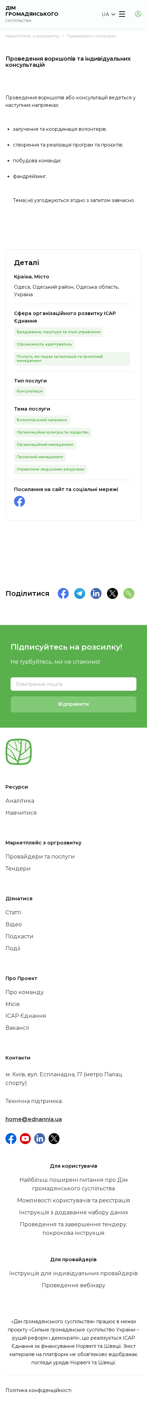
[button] (108, 14)
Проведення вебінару (73, 1285)
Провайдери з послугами (91, 36)
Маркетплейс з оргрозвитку (32, 36)
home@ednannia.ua (33, 1119)
